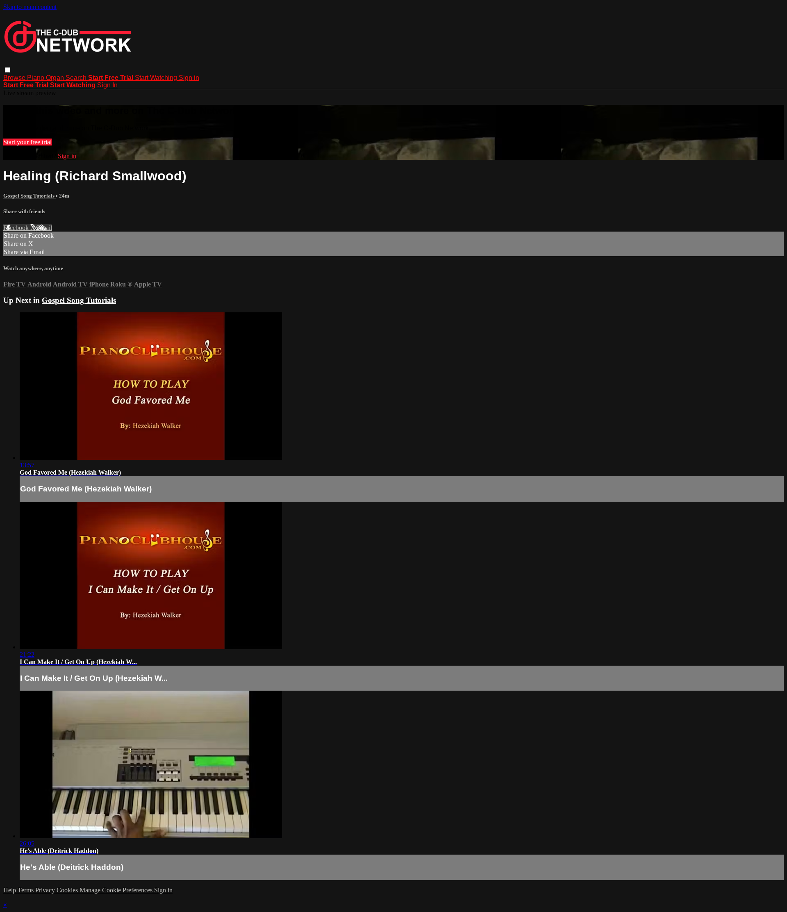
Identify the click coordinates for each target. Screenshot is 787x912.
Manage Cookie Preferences (117, 890)
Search (77, 77)
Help (10, 890)
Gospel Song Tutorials (29, 196)
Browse (15, 77)
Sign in (189, 77)
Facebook (16, 227)
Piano (36, 77)
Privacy (46, 890)
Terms (26, 890)
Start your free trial (27, 142)
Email (44, 227)
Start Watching (157, 77)
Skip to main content (30, 6)
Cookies (68, 890)
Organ (56, 77)
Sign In (107, 85)
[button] (7, 70)
